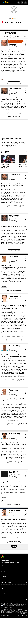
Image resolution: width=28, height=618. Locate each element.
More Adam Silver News (14, 82)
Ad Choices (16, 604)
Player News (15, 27)
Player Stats (12, 45)
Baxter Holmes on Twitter (20, 76)
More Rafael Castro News (13, 504)
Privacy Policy (22, 604)
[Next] (26, 152)
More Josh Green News (14, 290)
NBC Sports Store (4, 604)
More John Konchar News (14, 210)
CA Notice (14, 605)
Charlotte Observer (20, 380)
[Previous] (23, 152)
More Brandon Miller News (14, 384)
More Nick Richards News (14, 466)
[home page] (6, 2)
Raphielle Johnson (18, 202)
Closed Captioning (13, 603)
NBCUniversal (9, 607)
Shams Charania (21, 206)
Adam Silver (5, 79)
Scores (9, 27)
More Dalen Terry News (14, 427)
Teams (20, 27)
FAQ (18, 603)
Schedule (4, 27)
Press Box (11, 604)
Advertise (3, 603)
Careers (7, 603)
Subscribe (4, 565)
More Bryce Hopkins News (14, 541)
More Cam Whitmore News (14, 116)
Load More (14, 546)
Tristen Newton (6, 500)
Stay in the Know (5, 560)
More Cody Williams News (14, 250)
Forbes (21, 336)
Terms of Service (20, 605)
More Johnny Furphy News (14, 340)
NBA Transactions (20, 497)
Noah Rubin (13, 109)
